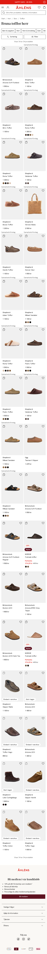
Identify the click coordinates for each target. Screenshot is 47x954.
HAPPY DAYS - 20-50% (23, 2)
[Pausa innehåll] (44, 2)
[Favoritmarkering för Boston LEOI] (20, 574)
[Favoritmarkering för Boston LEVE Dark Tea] (20, 622)
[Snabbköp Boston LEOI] (4, 574)
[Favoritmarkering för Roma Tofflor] (43, 94)
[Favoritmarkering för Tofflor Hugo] (20, 718)
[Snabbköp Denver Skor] (26, 236)
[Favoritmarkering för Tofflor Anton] (20, 812)
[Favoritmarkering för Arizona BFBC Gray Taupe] (43, 574)
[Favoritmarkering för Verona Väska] (43, 190)
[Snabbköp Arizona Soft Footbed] (4, 48)
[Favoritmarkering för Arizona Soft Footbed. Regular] (20, 523)
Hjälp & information (10, 913)
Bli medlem (23, 896)
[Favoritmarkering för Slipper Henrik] (43, 763)
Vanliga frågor (8, 907)
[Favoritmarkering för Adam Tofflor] (20, 281)
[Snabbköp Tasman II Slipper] (26, 426)
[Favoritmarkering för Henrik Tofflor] (20, 236)
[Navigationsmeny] (2, 7)
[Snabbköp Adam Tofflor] (4, 281)
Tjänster (6, 919)
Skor (15, 18)
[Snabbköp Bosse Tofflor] (4, 190)
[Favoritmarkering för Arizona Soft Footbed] (20, 48)
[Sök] (3, 12)
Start (3, 18)
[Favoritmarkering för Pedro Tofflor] (43, 329)
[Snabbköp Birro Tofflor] (4, 94)
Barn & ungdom (8, 31)
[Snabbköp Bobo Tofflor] (26, 48)
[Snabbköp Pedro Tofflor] (26, 329)
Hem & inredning (28, 31)
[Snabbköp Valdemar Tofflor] (26, 142)
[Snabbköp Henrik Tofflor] (4, 236)
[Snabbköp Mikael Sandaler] (26, 281)
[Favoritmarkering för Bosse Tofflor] (20, 190)
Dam (39, 31)
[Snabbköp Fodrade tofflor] (26, 523)
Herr (9, 18)
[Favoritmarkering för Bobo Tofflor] (43, 48)
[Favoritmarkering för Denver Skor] (43, 236)
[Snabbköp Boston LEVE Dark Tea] (4, 622)
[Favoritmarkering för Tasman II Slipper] (43, 426)
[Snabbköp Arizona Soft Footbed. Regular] (4, 523)
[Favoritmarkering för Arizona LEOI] (43, 673)
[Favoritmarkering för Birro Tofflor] (20, 94)
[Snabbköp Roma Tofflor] (26, 94)
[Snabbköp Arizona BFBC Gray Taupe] (26, 574)
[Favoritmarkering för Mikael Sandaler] (43, 281)
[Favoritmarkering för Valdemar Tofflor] (43, 142)
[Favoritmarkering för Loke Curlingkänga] (20, 763)
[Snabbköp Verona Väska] (26, 190)
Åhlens (6, 925)
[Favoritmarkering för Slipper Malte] (20, 673)
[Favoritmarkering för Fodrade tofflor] (43, 523)
